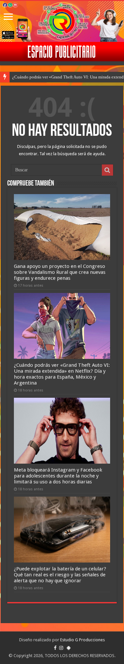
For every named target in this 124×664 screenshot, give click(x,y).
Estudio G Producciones (82, 639)
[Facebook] (55, 648)
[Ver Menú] (8, 17)
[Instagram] (61, 648)
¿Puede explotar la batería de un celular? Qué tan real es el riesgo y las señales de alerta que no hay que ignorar (60, 575)
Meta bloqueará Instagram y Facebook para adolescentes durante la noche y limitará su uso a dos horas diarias (58, 476)
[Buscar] (107, 170)
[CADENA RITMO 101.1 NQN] (62, 21)
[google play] (68, 648)
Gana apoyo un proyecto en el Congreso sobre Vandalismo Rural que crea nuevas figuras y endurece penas (59, 272)
